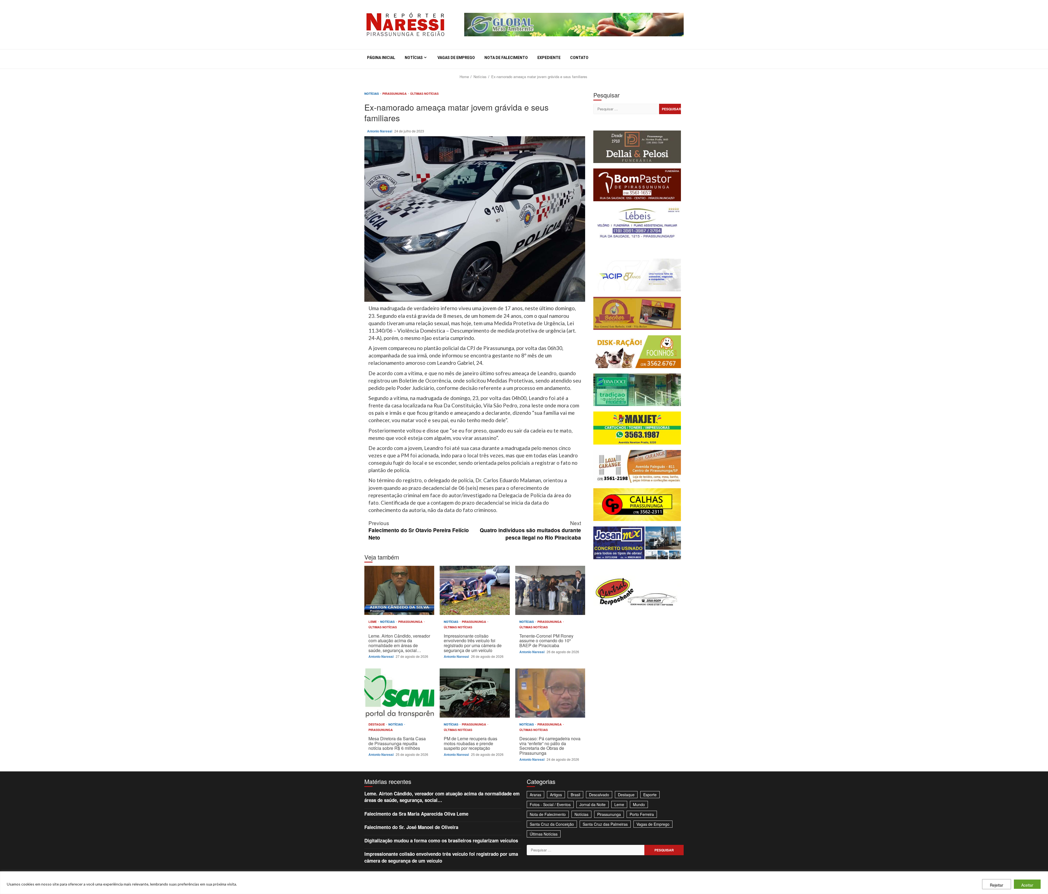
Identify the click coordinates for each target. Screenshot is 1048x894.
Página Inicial (381, 57)
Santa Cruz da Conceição (552, 824)
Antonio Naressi (380, 131)
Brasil (575, 794)
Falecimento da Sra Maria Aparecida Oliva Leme (416, 813)
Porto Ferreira (642, 814)
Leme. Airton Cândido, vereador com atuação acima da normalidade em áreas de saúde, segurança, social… (399, 590)
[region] (524, 882)
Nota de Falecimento (506, 57)
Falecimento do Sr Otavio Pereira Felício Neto (418, 530)
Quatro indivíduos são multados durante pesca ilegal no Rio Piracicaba (530, 530)
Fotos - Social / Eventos (550, 804)
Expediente (549, 57)
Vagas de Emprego (456, 57)
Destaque (377, 724)
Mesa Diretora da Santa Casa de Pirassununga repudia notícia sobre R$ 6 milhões (399, 693)
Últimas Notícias (424, 93)
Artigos (556, 794)
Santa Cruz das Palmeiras (605, 824)
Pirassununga (394, 93)
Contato (579, 57)
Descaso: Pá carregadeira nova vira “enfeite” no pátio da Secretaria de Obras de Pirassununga (550, 693)
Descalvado (599, 794)
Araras (535, 794)
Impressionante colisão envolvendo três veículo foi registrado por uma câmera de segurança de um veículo (475, 590)
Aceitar (1027, 885)
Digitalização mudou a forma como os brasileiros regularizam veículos (441, 840)
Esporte (650, 794)
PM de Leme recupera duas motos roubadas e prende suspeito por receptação (475, 693)
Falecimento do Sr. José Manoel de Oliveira (411, 827)
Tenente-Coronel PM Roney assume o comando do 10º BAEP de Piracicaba (550, 590)
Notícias (414, 57)
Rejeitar (996, 885)
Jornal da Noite (592, 804)
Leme (372, 621)
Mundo (639, 804)
